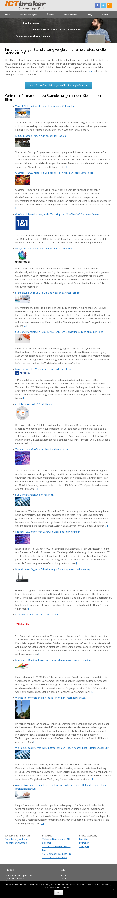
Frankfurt (84, 839)
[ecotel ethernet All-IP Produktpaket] (22, 419)
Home (7, 14)
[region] (58, 30)
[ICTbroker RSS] (109, 5)
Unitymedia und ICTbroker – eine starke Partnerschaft (44, 248)
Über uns (51, 14)
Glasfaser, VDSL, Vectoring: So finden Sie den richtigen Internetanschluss (54, 172)
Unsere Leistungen (28, 14)
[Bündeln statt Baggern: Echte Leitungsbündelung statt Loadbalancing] (22, 584)
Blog (90, 14)
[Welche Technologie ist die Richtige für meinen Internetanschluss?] (22, 717)
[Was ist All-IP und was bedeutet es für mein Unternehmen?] (22, 116)
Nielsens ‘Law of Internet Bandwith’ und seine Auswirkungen (47, 531)
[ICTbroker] (27, 5)
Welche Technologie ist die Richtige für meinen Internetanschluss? (50, 697)
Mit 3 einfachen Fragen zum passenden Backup (40, 135)
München (84, 842)
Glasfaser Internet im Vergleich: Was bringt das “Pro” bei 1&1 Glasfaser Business (58, 214)
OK (58, 892)
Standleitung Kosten (16, 842)
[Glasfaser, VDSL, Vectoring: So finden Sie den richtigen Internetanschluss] (22, 183)
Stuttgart (84, 846)
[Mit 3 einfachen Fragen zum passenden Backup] (22, 146)
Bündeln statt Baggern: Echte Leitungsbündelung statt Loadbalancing (52, 569)
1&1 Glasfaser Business (54, 857)
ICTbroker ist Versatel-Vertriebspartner (36, 614)
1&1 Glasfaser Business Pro (57, 853)
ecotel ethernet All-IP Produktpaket (34, 404)
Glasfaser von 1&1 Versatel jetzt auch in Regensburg (43, 369)
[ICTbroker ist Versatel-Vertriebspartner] (22, 630)
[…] (65, 167)
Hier (90, 71)
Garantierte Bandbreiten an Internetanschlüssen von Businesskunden (53, 660)
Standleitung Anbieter (17, 839)
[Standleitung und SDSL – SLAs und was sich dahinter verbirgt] (22, 301)
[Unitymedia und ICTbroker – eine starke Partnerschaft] (22, 262)
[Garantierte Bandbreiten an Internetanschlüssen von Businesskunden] (22, 671)
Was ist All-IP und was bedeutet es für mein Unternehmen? (46, 106)
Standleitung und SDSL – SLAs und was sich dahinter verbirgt (47, 292)
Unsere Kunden (71, 14)
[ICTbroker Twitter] (103, 5)
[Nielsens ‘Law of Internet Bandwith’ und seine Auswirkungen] (22, 542)
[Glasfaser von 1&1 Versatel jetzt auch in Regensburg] (22, 374)
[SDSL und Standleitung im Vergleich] (22, 505)
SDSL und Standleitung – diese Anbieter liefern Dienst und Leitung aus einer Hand (59, 331)
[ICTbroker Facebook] (97, 5)
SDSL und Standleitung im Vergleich (34, 494)
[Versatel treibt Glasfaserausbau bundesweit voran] (22, 464)
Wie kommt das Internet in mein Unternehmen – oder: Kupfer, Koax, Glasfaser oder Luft (62, 747)
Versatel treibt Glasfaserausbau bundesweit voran (42, 449)
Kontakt (105, 14)
